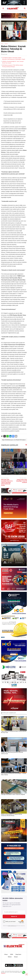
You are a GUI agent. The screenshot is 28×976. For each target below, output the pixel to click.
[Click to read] (14, 455)
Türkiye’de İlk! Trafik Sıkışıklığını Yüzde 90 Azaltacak (21, 481)
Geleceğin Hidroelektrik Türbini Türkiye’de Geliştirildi (13, 794)
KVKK (11, 954)
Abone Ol (14, 916)
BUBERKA (3, 973)
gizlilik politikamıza (12, 925)
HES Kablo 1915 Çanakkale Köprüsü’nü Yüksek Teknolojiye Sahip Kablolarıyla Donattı (7, 482)
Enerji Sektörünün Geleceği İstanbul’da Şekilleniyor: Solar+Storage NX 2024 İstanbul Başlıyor (13, 471)
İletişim (16, 956)
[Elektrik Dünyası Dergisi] (12, 8)
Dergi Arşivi (18, 954)
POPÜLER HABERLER (9, 712)
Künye (6, 954)
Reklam (10, 956)
